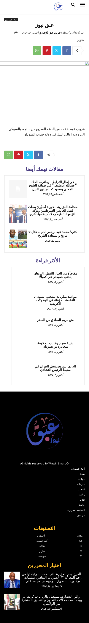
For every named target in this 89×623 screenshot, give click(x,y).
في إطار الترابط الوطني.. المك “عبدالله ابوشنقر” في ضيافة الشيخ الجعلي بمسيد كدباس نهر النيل (53, 185)
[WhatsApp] (37, 50)
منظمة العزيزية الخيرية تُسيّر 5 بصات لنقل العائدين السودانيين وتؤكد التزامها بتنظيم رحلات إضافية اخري (53, 210)
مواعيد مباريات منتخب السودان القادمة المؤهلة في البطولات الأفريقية (55, 300)
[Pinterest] (47, 50)
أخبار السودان (11, 19)
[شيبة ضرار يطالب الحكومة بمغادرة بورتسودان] (24, 349)
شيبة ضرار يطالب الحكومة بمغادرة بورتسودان (55, 345)
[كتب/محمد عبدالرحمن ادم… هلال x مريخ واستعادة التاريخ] (18, 239)
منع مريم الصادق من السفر (55, 320)
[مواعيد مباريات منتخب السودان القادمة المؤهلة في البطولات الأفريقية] (24, 302)
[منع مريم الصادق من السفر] (24, 326)
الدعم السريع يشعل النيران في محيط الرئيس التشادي (55, 368)
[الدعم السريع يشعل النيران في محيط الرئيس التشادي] (24, 372)
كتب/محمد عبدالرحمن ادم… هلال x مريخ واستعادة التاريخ (53, 234)
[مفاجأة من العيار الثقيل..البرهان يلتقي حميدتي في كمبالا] (24, 279)
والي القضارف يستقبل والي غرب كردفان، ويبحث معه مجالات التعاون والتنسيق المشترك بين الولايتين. (52, 600)
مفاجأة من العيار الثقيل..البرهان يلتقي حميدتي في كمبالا (55, 275)
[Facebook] (66, 50)
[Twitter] (56, 50)
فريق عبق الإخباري (49, 32)
